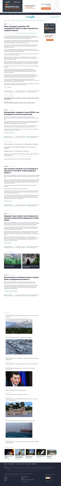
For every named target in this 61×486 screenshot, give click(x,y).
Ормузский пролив (7, 242)
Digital (34, 20)
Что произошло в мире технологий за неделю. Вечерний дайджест (26, 33)
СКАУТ (5, 478)
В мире (13, 20)
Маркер (5, 479)
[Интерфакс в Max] (27, 481)
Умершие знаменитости (40, 456)
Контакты (5, 463)
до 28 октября (24, 63)
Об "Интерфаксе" (10, 13)
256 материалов (28, 458)
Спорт (22, 20)
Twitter (5, 87)
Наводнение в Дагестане (49, 457)
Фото (45, 20)
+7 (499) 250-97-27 (37, 471)
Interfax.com (15, 13)
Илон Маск (9, 87)
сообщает (21, 38)
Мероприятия (34, 463)
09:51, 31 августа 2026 (10, 213)
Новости (37, 20)
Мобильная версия (4, 13)
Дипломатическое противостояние (29, 457)
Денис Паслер (12, 132)
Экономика (18, 20)
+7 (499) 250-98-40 (30, 471)
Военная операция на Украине (9, 457)
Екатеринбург (6, 132)
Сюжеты (41, 20)
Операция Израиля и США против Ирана (19, 457)
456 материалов (39, 457)
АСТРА (5, 480)
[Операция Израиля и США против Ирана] (20, 455)
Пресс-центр (17, 463)
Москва (30, 20)
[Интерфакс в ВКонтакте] (24, 481)
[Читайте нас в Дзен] (22, 481)
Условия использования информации (51, 480)
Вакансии (22, 463)
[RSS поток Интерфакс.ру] (26, 481)
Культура (26, 20)
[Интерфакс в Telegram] (23, 481)
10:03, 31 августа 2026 (11, 166)
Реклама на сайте (28, 463)
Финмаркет (26, 13)
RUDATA (22, 478)
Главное (5, 20)
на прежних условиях (32, 53)
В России (9, 20)
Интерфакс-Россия (21, 13)
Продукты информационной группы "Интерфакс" (18, 474)
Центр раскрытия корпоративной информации (27, 479)
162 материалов (49, 458)
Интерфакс (30, 17)
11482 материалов (7, 458)
